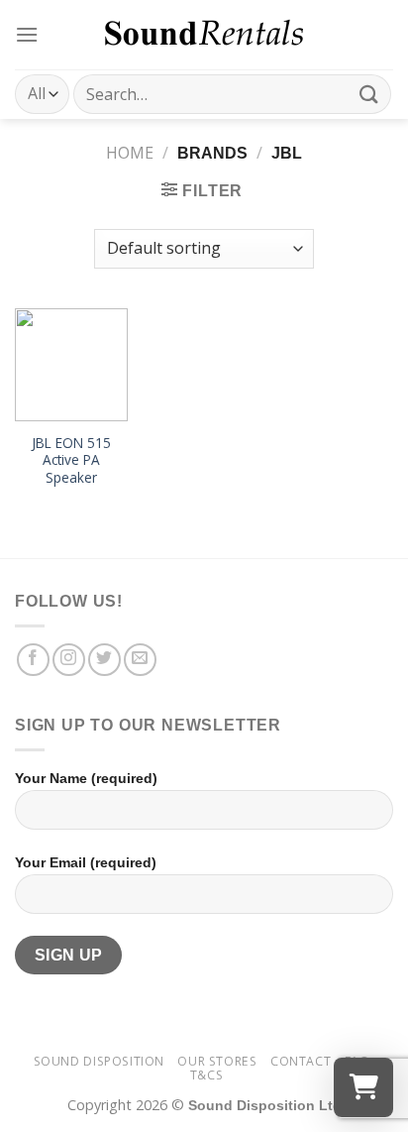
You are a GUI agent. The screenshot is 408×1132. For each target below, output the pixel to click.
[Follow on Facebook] (33, 659)
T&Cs (206, 1075)
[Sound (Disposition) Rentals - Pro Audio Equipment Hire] (204, 35)
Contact (300, 1061)
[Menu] (27, 34)
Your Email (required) (85, 862)
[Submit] (369, 93)
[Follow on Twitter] (104, 659)
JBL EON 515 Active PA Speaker (71, 460)
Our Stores (216, 1061)
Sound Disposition (99, 1061)
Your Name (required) (86, 778)
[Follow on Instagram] (68, 659)
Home (129, 153)
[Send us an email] (140, 659)
